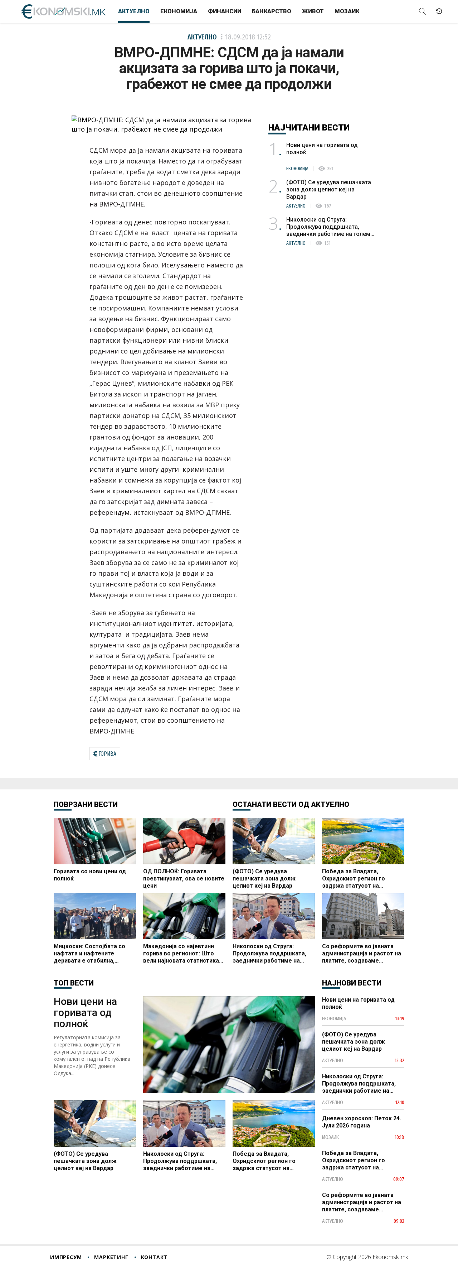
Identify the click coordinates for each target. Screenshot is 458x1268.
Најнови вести (351, 983)
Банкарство (271, 11)
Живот (313, 11)
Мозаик (347, 11)
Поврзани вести (86, 804)
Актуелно (134, 11)
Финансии (224, 11)
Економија (178, 11)
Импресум (66, 1257)
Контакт (154, 1257)
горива (107, 753)
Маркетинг (111, 1257)
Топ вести (74, 983)
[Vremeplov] (439, 11)
